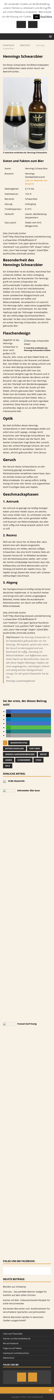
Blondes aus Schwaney (14, 1286)
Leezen (8, 760)
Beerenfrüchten (18, 742)
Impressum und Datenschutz (16, 1353)
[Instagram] (21, 23)
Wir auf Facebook (10, 1343)
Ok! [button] (36, 16)
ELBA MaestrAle (16, 780)
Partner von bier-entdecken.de (16, 1338)
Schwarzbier (23, 760)
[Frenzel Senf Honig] (9, 1247)
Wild (7, 766)
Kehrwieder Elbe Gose (28, 790)
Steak (38, 760)
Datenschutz (8, 1357)
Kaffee (43, 754)
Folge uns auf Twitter (12, 1348)
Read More (46, 16)
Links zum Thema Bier (12, 1333)
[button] (8, 711)
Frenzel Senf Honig (27, 1023)
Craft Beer (34, 748)
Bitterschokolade (14, 748)
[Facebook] (33, 23)
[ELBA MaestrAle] (4, 781)
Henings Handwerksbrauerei (20, 754)
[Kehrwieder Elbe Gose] (9, 1014)
